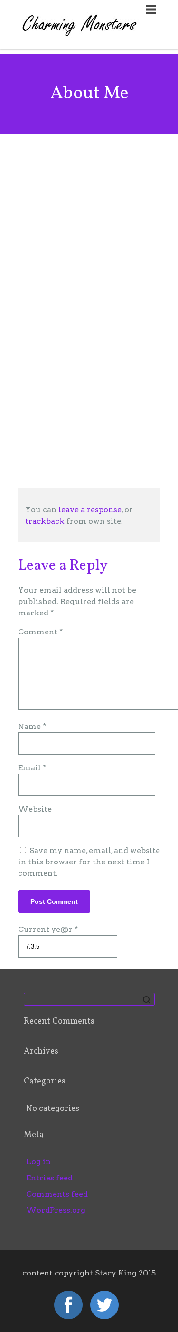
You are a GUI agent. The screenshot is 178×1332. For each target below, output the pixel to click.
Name (32, 726)
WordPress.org (55, 1210)
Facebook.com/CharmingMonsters (96, 436)
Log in (38, 1161)
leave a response (90, 509)
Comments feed (57, 1193)
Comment (40, 631)
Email (32, 767)
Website (35, 809)
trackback (45, 521)
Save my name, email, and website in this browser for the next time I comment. (89, 862)
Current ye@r (48, 929)
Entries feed (49, 1177)
